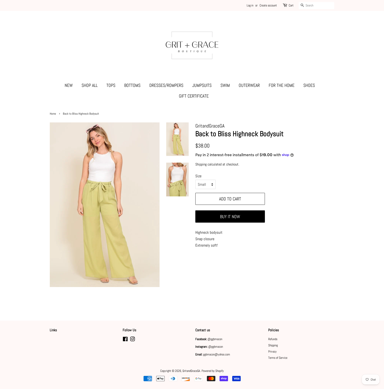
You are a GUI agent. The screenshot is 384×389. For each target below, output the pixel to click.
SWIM (225, 85)
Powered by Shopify (213, 371)
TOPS (110, 85)
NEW (69, 85)
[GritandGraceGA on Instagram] (132, 340)
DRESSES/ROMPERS (166, 85)
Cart (291, 5)
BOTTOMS (132, 85)
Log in (250, 5)
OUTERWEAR (249, 85)
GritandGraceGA (191, 371)
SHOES (309, 85)
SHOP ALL (90, 85)
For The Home (281, 85)
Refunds (272, 339)
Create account (268, 5)
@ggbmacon (215, 339)
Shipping (201, 164)
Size (198, 176)
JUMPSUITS (202, 85)
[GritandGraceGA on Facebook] (125, 340)
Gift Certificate (194, 96)
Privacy (272, 351)
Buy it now (230, 216)
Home (53, 114)
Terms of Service (277, 358)
